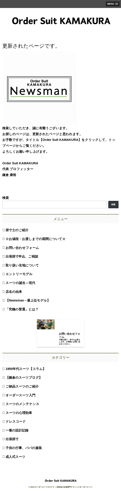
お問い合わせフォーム (22, 248)
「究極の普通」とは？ (22, 309)
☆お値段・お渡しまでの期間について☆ (36, 239)
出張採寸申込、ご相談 (22, 256)
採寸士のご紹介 (17, 230)
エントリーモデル (19, 274)
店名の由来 (14, 292)
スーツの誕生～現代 (20, 283)
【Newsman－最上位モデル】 (28, 300)
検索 (5, 198)
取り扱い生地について (22, 265)
